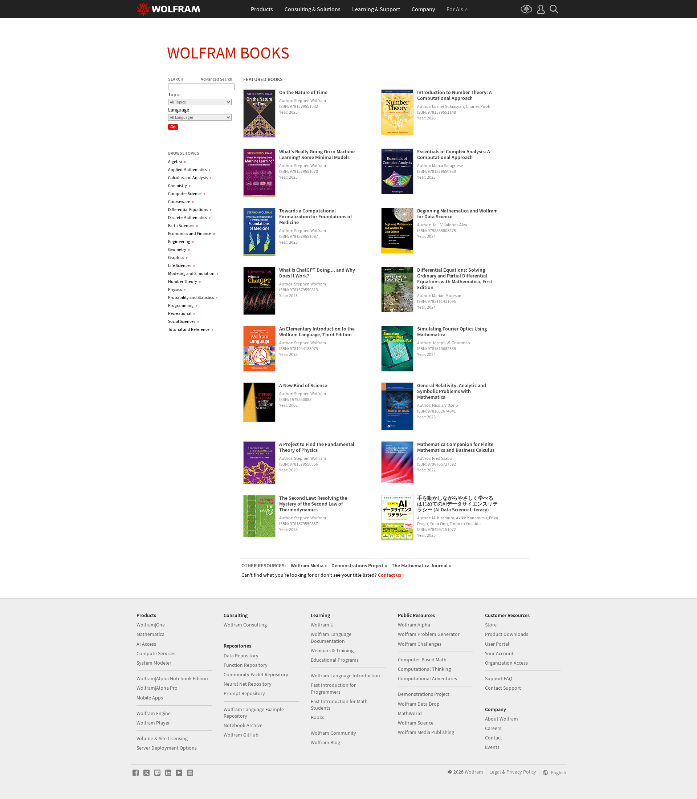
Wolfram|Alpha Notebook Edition (172, 678)
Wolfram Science (415, 722)
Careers (493, 728)
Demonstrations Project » (359, 565)
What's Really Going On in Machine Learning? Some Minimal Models (317, 154)
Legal (495, 771)
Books (317, 717)
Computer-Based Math (422, 659)
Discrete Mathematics (189, 217)
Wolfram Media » (309, 565)
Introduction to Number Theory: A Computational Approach (454, 95)
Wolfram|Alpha (414, 624)
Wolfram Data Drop (419, 704)
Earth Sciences (183, 225)
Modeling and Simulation (193, 273)
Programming (182, 305)
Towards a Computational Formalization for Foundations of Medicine (315, 216)
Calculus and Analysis (189, 177)
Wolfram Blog (325, 742)
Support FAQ (498, 678)
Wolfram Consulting (245, 624)
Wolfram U (322, 624)
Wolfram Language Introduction (345, 675)
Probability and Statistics (192, 297)
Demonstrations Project (423, 694)
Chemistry (179, 185)
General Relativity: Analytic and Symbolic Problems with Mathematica (451, 391)
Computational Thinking (424, 669)
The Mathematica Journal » (421, 565)
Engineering (181, 241)
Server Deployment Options (166, 748)
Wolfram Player (153, 722)
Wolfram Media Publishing (426, 732)
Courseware (181, 201)
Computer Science (186, 193)
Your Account (499, 653)
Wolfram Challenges (419, 644)
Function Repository (246, 665)
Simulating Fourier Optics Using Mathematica (452, 331)
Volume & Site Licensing (162, 738)
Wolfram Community (333, 733)
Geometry (179, 249)
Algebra (177, 161)
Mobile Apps (149, 697)
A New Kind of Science (303, 385)
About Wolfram (501, 718)
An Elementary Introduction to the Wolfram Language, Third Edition (317, 331)
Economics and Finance (191, 233)
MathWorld (410, 713)
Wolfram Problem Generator (429, 634)
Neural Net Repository (248, 684)
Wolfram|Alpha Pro (157, 688)
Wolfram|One (150, 624)
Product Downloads (506, 634)
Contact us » (391, 575)
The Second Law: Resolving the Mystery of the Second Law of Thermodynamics (313, 504)
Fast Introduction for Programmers (333, 688)
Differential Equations (190, 209)
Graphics (178, 257)
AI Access (146, 644)
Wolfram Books (228, 52)
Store (491, 624)
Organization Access (506, 663)
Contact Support (503, 688)
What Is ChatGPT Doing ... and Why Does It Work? (317, 273)
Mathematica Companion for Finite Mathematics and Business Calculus (455, 447)
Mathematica (150, 634)
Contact (493, 737)
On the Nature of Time (303, 92)
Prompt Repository (244, 693)
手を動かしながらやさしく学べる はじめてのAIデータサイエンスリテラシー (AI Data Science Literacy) (457, 504)
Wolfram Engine (153, 713)
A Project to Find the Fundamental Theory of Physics (316, 447)
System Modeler (153, 663)
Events (492, 747)
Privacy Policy (521, 771)
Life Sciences (181, 265)
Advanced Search (216, 79)
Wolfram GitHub (241, 734)
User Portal (497, 644)
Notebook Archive (243, 725)
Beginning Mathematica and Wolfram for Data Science (457, 213)
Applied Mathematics (189, 169)
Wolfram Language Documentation (331, 637)
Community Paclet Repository (256, 674)
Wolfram (474, 771)
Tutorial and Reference (190, 329)
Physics (177, 289)
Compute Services (155, 653)
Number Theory (184, 281)
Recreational (181, 313)
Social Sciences (183, 321)
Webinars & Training (332, 650)
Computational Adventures (427, 678)
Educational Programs (335, 660)
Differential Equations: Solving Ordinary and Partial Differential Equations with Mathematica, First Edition (454, 279)
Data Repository (241, 655)
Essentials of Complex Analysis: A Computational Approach (453, 154)
